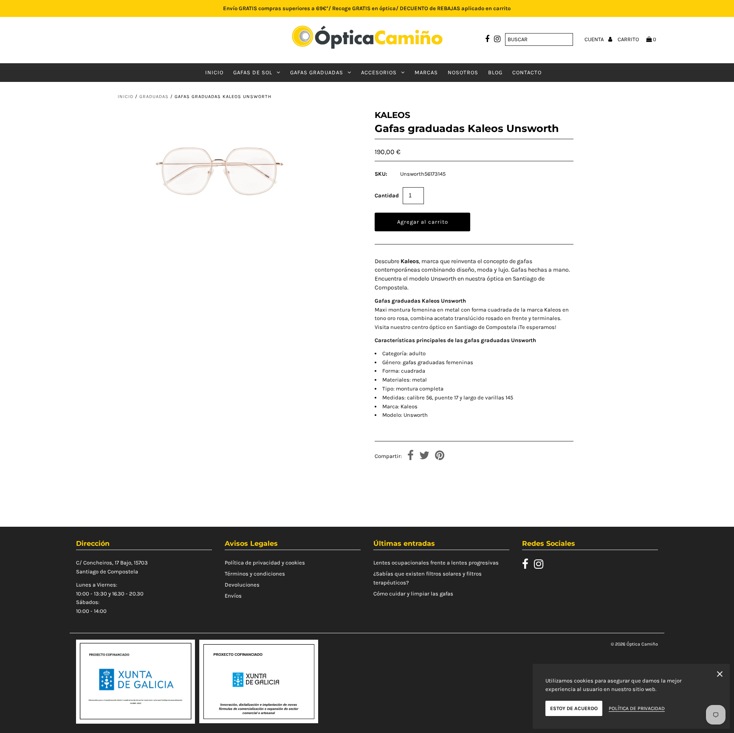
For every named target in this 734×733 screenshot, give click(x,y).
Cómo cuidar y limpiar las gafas (413, 593)
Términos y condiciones (255, 573)
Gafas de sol (252, 72)
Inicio (214, 72)
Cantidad (387, 195)
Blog (495, 72)
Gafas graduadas (316, 72)
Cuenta (594, 39)
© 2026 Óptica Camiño (634, 644)
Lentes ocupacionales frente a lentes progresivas (436, 562)
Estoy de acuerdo (574, 708)
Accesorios (379, 72)
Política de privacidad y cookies (265, 562)
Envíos (233, 596)
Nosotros (463, 72)
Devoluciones (242, 584)
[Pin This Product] (439, 456)
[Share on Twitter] (424, 456)
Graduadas (154, 96)
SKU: (381, 174)
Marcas (426, 72)
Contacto (527, 72)
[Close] (719, 675)
